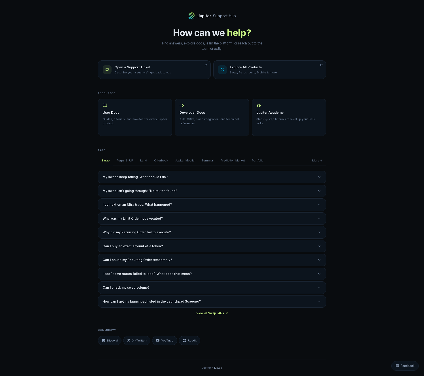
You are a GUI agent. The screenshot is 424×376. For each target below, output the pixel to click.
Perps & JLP (125, 160)
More (315, 160)
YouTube (167, 340)
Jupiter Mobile (185, 160)
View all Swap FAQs (210, 313)
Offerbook (161, 160)
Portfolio (257, 160)
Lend (143, 160)
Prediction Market (233, 160)
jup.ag (218, 367)
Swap (106, 160)
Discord (112, 340)
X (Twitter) (139, 340)
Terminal (208, 160)
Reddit (192, 340)
